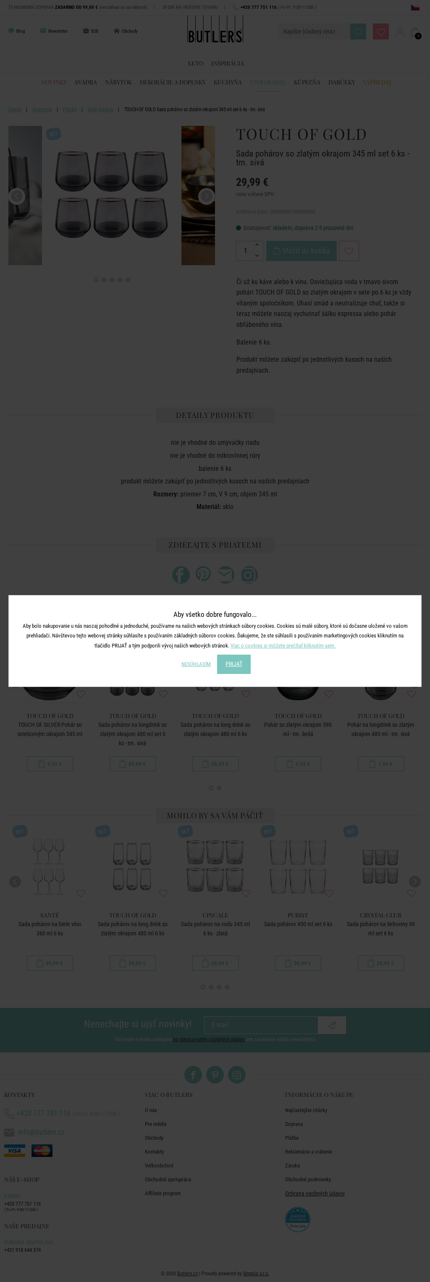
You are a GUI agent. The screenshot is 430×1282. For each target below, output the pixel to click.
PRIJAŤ (233, 664)
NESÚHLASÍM (196, 664)
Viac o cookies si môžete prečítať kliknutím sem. (283, 645)
